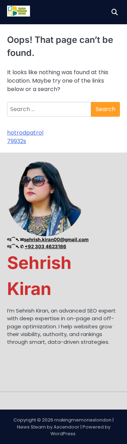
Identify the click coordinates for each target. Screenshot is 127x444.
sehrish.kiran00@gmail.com (56, 239)
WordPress (62, 434)
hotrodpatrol (25, 133)
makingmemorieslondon (82, 420)
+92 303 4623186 (45, 246)
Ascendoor (66, 427)
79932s (16, 141)
